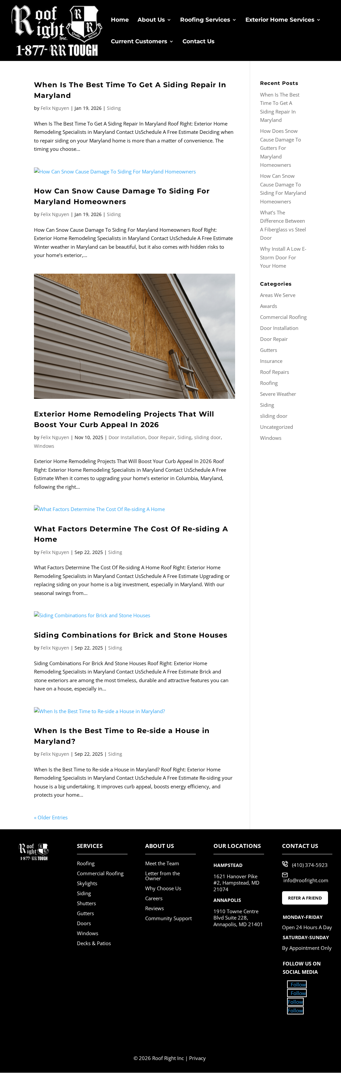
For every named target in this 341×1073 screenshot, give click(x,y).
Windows (44, 446)
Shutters (86, 903)
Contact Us (198, 42)
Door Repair (161, 437)
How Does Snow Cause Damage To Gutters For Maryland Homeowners (280, 148)
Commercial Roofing (283, 317)
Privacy (197, 1058)
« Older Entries (51, 817)
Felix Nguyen (55, 108)
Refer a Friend (305, 898)
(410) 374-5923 (310, 865)
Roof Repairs (274, 372)
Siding (114, 108)
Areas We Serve (277, 295)
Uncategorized (276, 426)
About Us (151, 20)
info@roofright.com (305, 880)
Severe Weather (278, 394)
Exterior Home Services (279, 20)
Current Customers (139, 42)
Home (120, 20)
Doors (84, 923)
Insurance (271, 361)
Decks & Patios (94, 943)
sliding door (207, 437)
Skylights (87, 883)
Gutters (268, 350)
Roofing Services (205, 20)
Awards (268, 306)
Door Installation (127, 437)
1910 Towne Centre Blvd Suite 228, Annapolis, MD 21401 (238, 918)
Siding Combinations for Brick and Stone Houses (130, 635)
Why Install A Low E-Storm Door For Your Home (283, 257)
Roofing (269, 383)
